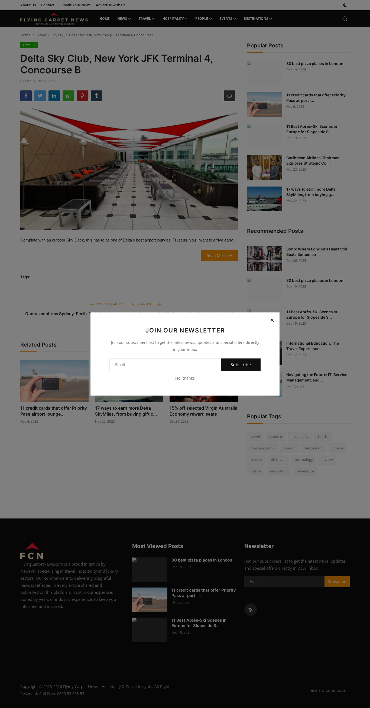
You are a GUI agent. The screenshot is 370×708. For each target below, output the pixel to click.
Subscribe (241, 365)
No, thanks (185, 378)
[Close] (272, 320)
